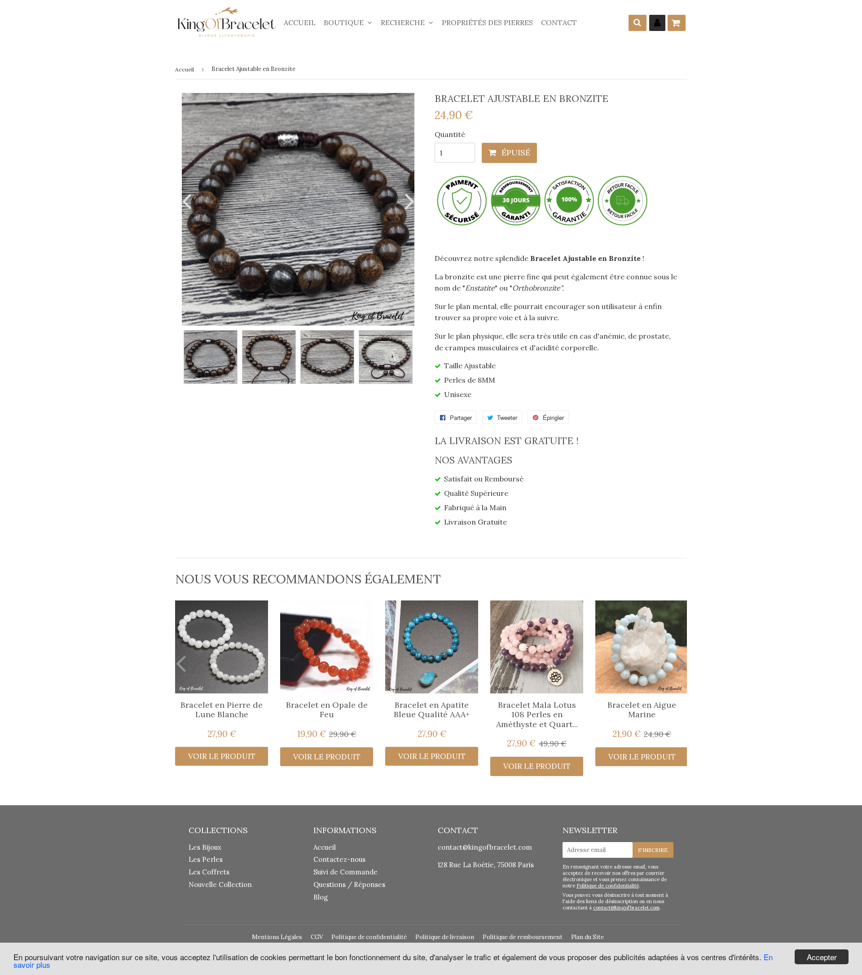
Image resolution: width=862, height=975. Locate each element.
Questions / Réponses (349, 884)
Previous (188, 201)
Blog (320, 897)
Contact (559, 22)
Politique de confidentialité (607, 885)
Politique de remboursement (523, 937)
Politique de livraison (444, 937)
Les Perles (206, 859)
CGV (317, 937)
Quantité (450, 134)
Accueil (300, 22)
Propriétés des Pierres (487, 22)
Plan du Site (587, 937)
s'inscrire (653, 850)
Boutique (344, 22)
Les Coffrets (209, 872)
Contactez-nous (339, 859)
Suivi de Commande (345, 872)
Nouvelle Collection (220, 884)
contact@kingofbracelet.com (485, 847)
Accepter (822, 956)
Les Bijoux (205, 847)
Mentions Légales (277, 937)
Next (407, 201)
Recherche (404, 22)
